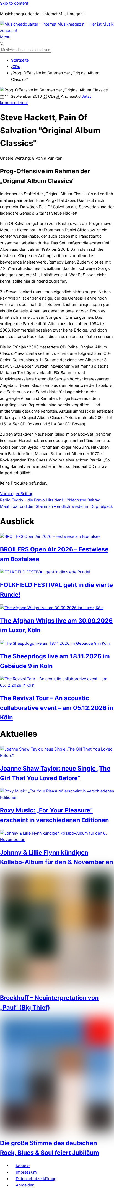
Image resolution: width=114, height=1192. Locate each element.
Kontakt (23, 1165)
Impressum (26, 1172)
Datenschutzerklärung (36, 1178)
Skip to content (14, 3)
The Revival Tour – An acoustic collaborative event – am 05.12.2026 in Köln (56, 707)
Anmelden (25, 1185)
